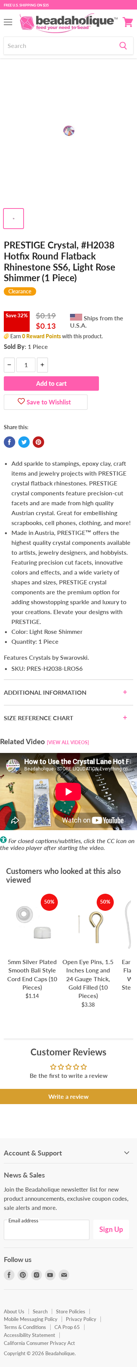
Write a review (68, 1096)
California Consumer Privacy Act (39, 1343)
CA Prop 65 (67, 1327)
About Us (14, 1311)
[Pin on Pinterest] (38, 442)
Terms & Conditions (25, 1327)
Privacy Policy (81, 1319)
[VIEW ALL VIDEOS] (68, 742)
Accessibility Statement (29, 1335)
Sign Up (111, 1229)
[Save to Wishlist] (21, 402)
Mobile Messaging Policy (30, 1319)
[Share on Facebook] (9, 442)
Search (40, 1311)
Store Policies (70, 1311)
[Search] (123, 45)
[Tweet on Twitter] (24, 442)
